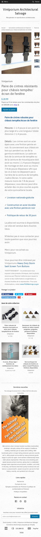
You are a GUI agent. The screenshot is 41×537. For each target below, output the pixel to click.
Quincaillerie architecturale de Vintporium (20, 28)
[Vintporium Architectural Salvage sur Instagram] (25, 502)
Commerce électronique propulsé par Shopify (20, 525)
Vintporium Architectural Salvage (20, 11)
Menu (6, 2)
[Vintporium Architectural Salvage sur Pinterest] (21, 502)
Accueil (3, 28)
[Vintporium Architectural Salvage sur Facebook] (16, 502)
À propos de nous (20, 484)
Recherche (20, 481)
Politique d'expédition (20, 492)
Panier (37, 2)
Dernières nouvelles (20, 387)
